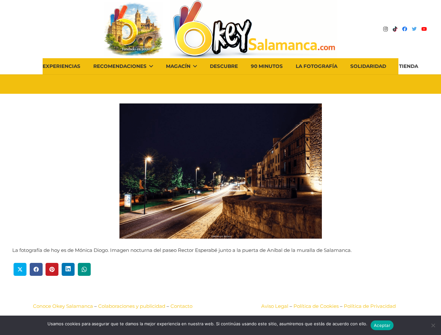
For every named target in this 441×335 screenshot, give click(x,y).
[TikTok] (395, 29)
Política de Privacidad (370, 306)
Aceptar (382, 325)
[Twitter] (414, 29)
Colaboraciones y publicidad (131, 306)
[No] (433, 325)
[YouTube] (424, 29)
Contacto (181, 306)
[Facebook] (405, 29)
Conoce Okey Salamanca (63, 306)
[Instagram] (385, 29)
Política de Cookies (316, 306)
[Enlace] (253, 29)
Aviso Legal (274, 306)
